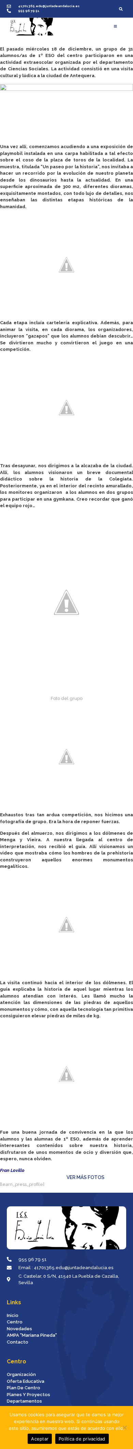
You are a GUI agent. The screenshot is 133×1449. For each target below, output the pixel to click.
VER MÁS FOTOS (77, 1177)
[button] (121, 8)
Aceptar (39, 1438)
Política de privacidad (82, 1438)
